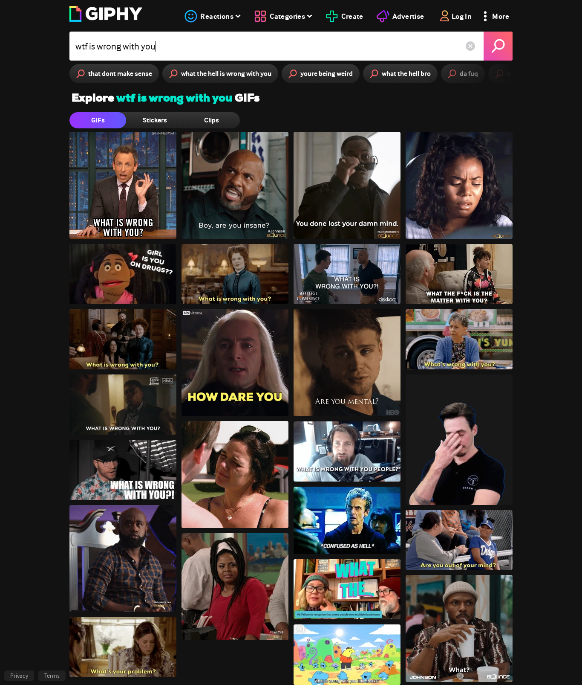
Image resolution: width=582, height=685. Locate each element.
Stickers (155, 120)
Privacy (19, 675)
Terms (52, 675)
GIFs (98, 120)
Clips (211, 120)
